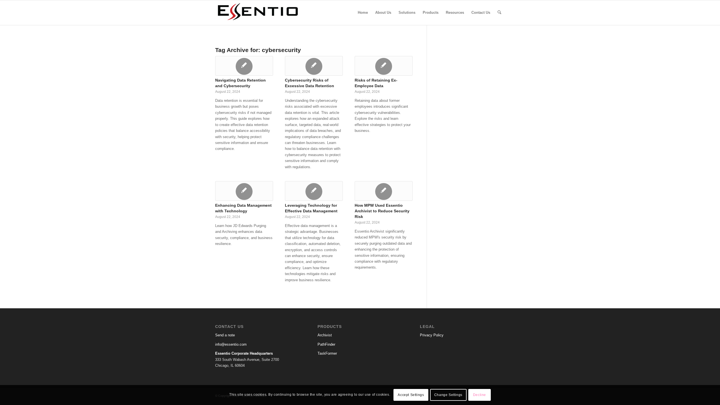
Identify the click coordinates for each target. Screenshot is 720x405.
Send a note (225, 335)
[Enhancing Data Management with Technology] (244, 191)
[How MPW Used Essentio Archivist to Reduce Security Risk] (384, 191)
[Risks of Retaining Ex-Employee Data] (384, 66)
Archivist (325, 335)
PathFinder (326, 344)
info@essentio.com (231, 344)
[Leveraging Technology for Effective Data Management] (314, 191)
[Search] (499, 12)
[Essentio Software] (257, 12)
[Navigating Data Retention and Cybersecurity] (244, 66)
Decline (479, 395)
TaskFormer (327, 353)
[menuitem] (363, 12)
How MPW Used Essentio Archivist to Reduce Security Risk (382, 211)
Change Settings (448, 395)
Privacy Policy (432, 335)
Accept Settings (411, 395)
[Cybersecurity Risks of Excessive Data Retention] (314, 66)
